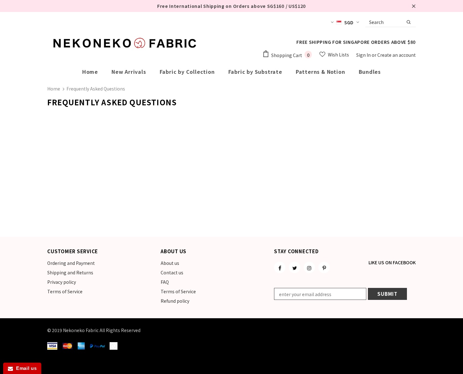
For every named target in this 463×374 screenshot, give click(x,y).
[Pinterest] (324, 267)
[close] (413, 6)
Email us (25, 368)
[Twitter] (294, 267)
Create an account (396, 55)
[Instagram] (309, 267)
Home (53, 88)
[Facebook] (279, 267)
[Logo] (126, 43)
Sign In (364, 55)
